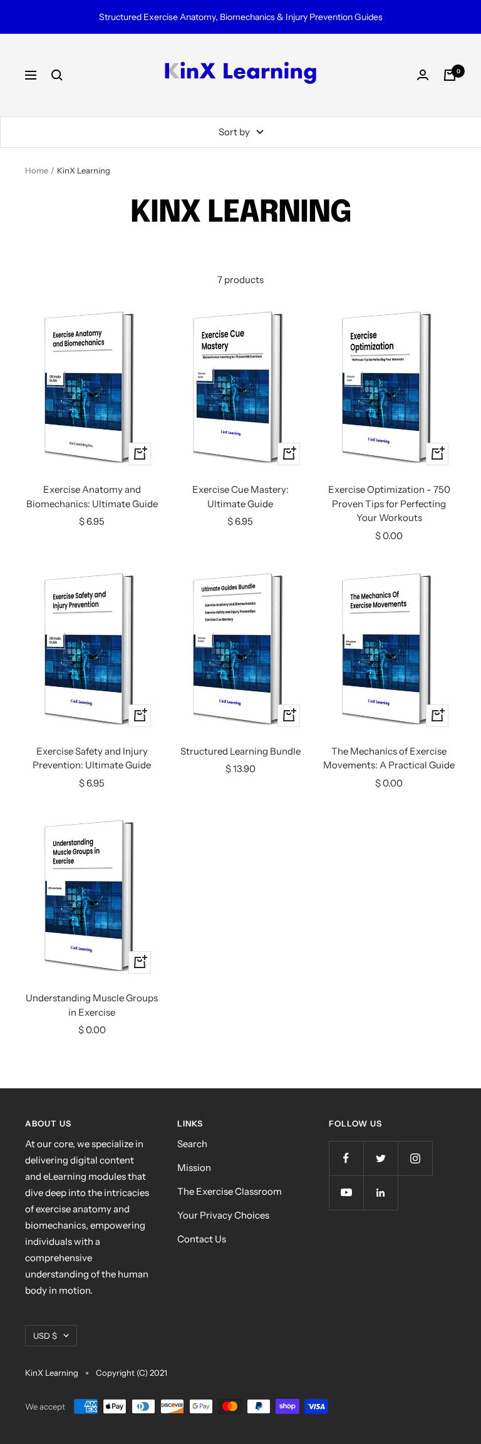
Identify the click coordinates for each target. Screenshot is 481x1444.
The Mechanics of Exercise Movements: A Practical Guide (389, 758)
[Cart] (449, 75)
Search (192, 1144)
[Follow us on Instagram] (415, 1158)
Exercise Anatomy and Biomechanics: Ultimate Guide (92, 496)
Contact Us (201, 1239)
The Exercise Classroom (229, 1191)
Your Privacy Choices (223, 1215)
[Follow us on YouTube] (346, 1192)
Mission (194, 1167)
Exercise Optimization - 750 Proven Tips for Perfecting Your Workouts (389, 503)
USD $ (45, 1336)
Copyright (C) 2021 (131, 1373)
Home (36, 170)
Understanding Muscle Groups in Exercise (92, 1005)
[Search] (57, 75)
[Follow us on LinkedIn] (380, 1192)
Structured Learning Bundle (240, 751)
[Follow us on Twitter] (380, 1158)
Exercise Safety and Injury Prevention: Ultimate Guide (92, 758)
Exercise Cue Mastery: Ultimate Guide (240, 496)
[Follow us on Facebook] (346, 1158)
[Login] (422, 75)
